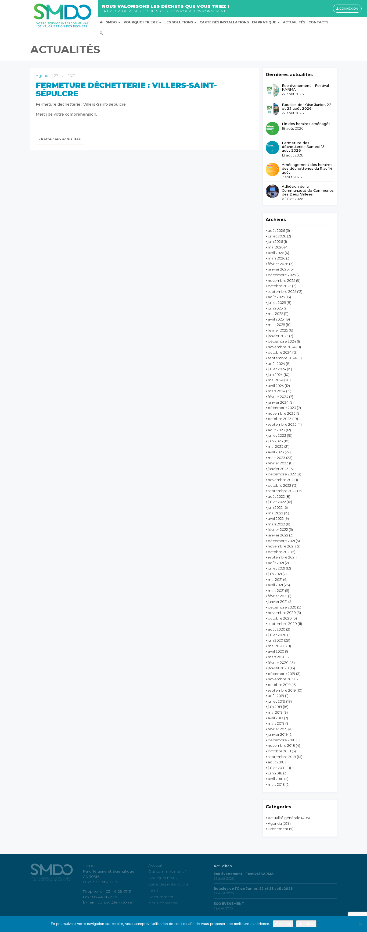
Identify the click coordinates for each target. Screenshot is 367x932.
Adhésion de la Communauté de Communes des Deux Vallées (308, 190)
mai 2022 (275, 513)
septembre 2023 (282, 424)
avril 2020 (276, 651)
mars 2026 (276, 258)
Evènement (278, 829)
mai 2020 (276, 646)
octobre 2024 (280, 352)
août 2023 (276, 430)
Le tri (153, 890)
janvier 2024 (278, 402)
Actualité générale (284, 818)
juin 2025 (275, 308)
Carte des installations (168, 884)
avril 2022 (276, 518)
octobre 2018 (279, 751)
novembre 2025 (281, 280)
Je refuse (306, 924)
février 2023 (278, 463)
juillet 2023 (277, 435)
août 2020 (276, 629)
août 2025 (276, 297)
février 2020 (278, 662)
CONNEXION (348, 8)
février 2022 (278, 529)
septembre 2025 (282, 291)
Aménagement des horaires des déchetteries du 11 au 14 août (307, 168)
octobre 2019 (279, 684)
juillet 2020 (277, 635)
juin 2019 (275, 707)
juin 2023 (275, 441)
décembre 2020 (282, 607)
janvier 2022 (278, 535)
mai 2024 (275, 380)
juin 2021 (275, 574)
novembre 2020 (282, 612)
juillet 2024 (277, 369)
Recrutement (161, 896)
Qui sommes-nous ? (167, 871)
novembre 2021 (281, 546)
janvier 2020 (278, 668)
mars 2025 (276, 324)
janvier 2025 (278, 336)
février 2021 (277, 596)
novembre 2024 (282, 347)
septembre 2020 (282, 623)
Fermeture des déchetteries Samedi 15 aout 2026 (303, 146)
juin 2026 (275, 241)
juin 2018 (275, 773)
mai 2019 (275, 712)
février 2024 (278, 396)
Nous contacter (163, 903)
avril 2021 (275, 585)
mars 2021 (276, 590)
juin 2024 (275, 374)
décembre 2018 (282, 740)
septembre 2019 (282, 690)
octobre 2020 (280, 618)
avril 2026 (276, 253)
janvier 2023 (278, 469)
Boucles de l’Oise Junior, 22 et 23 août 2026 (307, 107)
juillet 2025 (277, 302)
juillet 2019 (276, 701)
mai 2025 (275, 313)
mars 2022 (276, 524)
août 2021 (276, 563)
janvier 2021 (277, 601)
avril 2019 (275, 718)
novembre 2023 (282, 413)
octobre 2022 (279, 485)
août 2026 (276, 230)
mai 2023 (275, 446)
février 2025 (278, 330)
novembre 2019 (281, 679)
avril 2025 (276, 319)
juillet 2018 (277, 768)
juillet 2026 (277, 236)
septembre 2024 (282, 358)
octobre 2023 (280, 419)
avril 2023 (276, 452)
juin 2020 (275, 640)
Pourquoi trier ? (163, 878)
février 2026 (278, 264)
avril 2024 (276, 385)
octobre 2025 (279, 286)
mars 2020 (277, 657)
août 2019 (276, 695)
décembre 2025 (282, 275)
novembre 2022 (281, 480)
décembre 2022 (282, 474)
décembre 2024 (282, 341)
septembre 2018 (282, 757)
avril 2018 (275, 779)
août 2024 (276, 363)
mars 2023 (276, 458)
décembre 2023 (282, 407)
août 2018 (276, 762)
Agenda (43, 75)
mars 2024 (276, 391)
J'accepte (283, 924)
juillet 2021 (276, 568)
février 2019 (277, 729)
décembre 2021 (281, 541)
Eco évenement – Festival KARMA (305, 87)
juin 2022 (275, 507)
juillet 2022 (277, 502)
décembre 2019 (281, 673)
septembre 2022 (282, 491)
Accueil (155, 865)
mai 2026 (275, 247)
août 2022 (276, 496)
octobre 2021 (279, 552)
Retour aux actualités (60, 139)
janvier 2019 (278, 734)
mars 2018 (276, 784)
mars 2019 (276, 723)
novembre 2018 (281, 745)
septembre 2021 (282, 557)
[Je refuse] (360, 924)
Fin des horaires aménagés (306, 124)
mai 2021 (275, 579)
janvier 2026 (278, 269)
